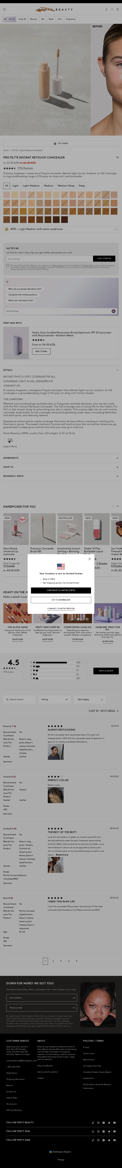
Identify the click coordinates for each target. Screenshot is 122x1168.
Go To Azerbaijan (61, 600)
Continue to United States (61, 590)
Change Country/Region (61, 609)
